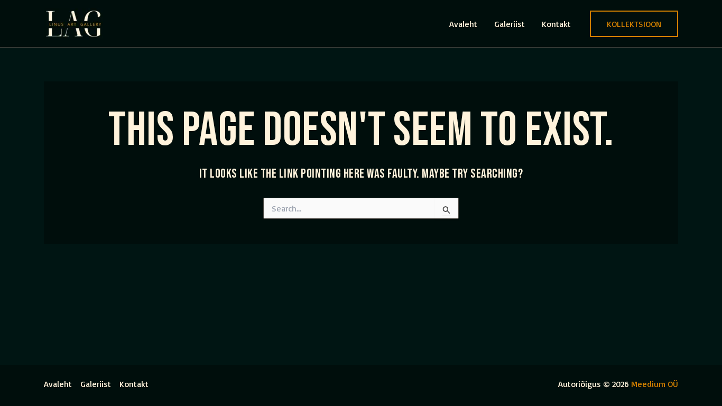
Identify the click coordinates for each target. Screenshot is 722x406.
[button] (634, 24)
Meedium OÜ (654, 384)
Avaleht (463, 24)
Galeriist (509, 24)
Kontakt (556, 24)
